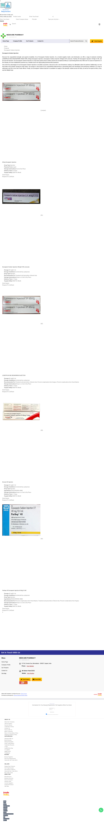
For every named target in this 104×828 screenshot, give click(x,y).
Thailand (5, 807)
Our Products (29, 41)
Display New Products (9, 766)
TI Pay (6, 746)
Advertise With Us (8, 738)
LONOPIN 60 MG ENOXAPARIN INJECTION (13, 375)
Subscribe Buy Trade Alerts (11, 771)
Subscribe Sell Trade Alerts (10, 760)
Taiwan (5, 804)
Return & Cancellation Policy (11, 733)
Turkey (5, 812)
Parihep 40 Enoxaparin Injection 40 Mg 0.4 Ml (14, 590)
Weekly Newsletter (8, 741)
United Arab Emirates (8, 814)
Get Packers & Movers (9, 769)
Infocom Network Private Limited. (20, 695)
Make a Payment (8, 731)
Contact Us (40, 41)
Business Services (8, 778)
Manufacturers (7, 776)
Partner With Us (8, 729)
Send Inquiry (98, 41)
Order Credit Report (9, 743)
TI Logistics (7, 749)
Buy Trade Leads (8, 772)
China (4, 802)
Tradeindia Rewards (9, 745)
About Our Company (9, 721)
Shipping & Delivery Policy (10, 734)
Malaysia (5, 810)
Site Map (4, 673)
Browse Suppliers (8, 756)
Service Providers (8, 779)
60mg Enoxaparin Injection (9, 162)
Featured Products (8, 784)
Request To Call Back (8, 176)
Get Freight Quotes (9, 767)
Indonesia (5, 815)
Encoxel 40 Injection (7, 482)
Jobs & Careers (8, 723)
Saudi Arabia (6, 818)
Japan (4, 801)
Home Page (6, 41)
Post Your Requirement (10, 758)
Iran (4, 817)
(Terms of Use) (24, 693)
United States (6, 806)
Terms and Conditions (53, 714)
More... (5, 820)
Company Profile (17, 41)
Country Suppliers (8, 783)
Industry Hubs (7, 781)
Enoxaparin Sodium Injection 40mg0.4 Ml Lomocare (15, 267)
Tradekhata (7, 753)
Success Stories (8, 725)
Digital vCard (7, 751)
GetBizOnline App (8, 748)
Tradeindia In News (9, 726)
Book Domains (7, 740)
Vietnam (5, 809)
